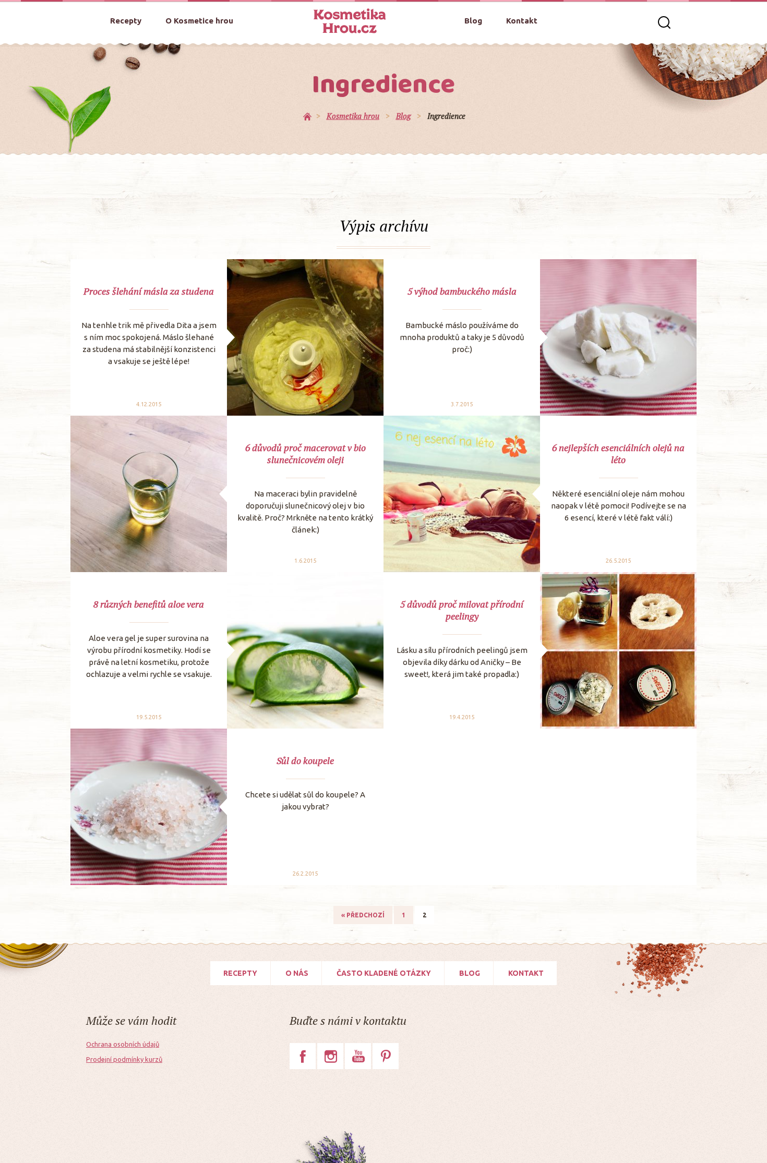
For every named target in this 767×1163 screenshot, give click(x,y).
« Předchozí (363, 915)
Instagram (330, 1056)
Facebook (303, 1056)
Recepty (125, 20)
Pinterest (386, 1056)
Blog (473, 20)
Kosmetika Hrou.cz (349, 20)
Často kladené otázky (384, 973)
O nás (296, 973)
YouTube (358, 1056)
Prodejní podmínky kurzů (124, 1059)
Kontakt (521, 20)
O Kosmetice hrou (199, 20)
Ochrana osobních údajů (122, 1044)
